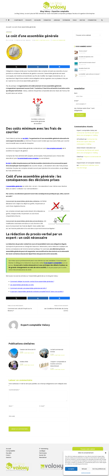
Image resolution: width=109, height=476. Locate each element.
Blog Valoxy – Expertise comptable (54, 11)
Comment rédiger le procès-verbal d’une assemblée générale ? (32, 281)
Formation (47, 20)
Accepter (71, 469)
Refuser (84, 469)
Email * (76, 101)
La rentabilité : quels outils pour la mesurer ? (89, 74)
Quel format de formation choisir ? (87, 62)
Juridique (57, 20)
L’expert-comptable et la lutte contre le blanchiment (58, 364)
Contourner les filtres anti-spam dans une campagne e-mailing (87, 141)
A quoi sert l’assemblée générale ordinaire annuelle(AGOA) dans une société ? (37, 292)
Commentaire (14, 390)
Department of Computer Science (88, 163)
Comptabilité (18, 20)
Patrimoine (66, 20)
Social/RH (37, 20)
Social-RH (42, 455)
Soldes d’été (24, 362)
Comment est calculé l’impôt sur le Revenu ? (20, 310)
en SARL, (26, 138)
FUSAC (8, 455)
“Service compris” (83, 51)
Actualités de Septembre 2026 (86, 56)
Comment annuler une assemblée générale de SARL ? (28, 288)
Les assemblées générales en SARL (22, 285)
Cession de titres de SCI (28, 350)
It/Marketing (92, 20)
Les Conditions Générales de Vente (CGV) (56, 310)
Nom (11, 406)
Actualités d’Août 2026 (84, 68)
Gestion (82, 20)
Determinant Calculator (85, 148)
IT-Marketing (43, 449)
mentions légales (85, 473)
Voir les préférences (99, 469)
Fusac (75, 20)
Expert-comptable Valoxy (42, 40)
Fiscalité (28, 20)
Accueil (8, 27)
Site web (12, 416)
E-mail (42, 406)
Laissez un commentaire (58, 40)
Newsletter (43, 457)
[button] (105, 453)
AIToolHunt (80, 139)
